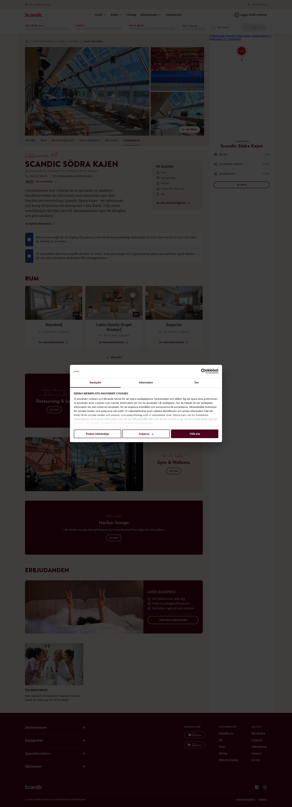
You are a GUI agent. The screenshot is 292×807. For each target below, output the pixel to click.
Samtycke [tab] (95, 382)
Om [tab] (196, 382)
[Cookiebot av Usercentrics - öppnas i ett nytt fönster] (203, 371)
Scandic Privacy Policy (138, 423)
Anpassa (144, 433)
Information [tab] (146, 382)
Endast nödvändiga (97, 433)
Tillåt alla (194, 433)
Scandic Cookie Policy (104, 423)
